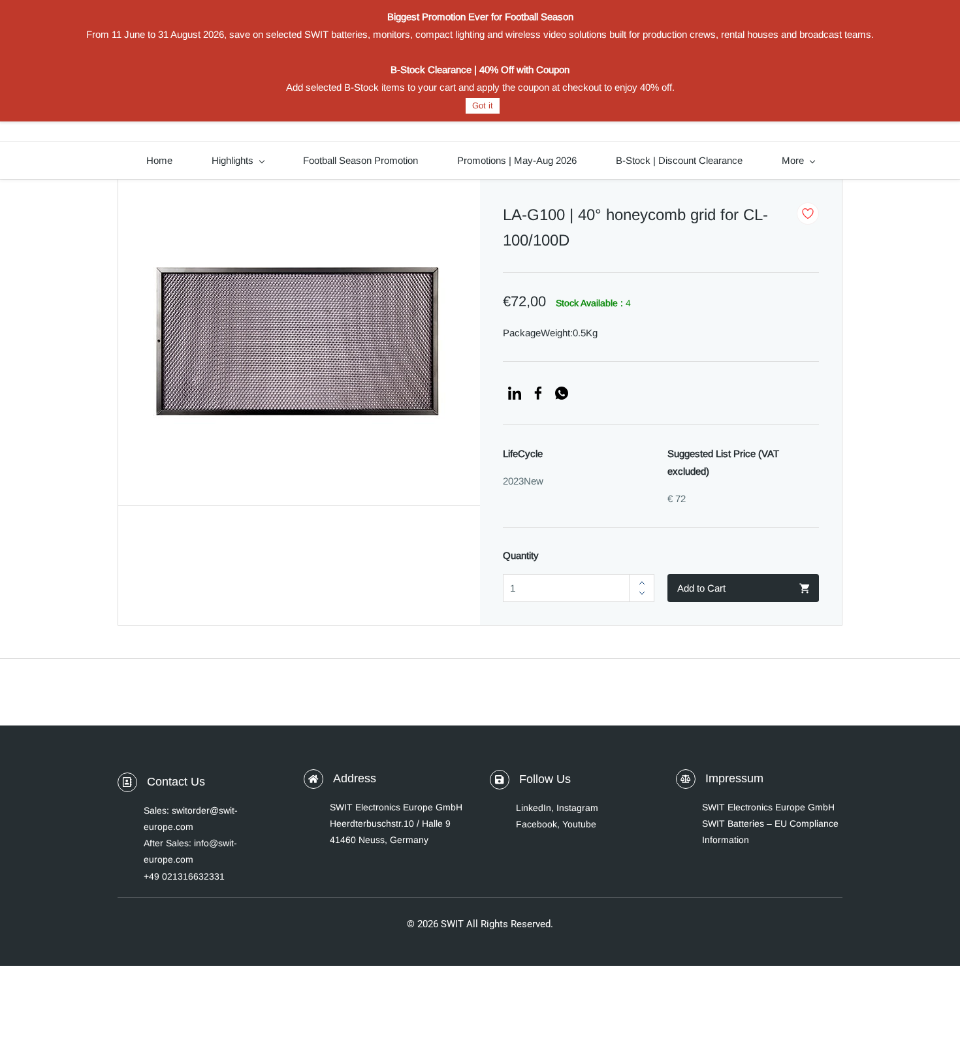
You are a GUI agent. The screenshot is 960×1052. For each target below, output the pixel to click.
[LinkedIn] (514, 393)
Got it (482, 105)
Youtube (579, 824)
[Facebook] (538, 393)
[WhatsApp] (561, 393)
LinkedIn (533, 808)
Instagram (577, 808)
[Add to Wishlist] (808, 213)
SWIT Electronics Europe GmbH (768, 807)
